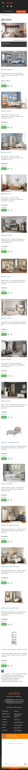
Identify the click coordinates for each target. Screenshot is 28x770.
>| (12, 671)
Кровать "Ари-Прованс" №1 (10, 442)
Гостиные (4, 722)
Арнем (9, 2)
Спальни (4, 719)
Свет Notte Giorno (18, 722)
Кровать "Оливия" (7, 484)
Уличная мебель (18, 725)
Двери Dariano (17, 727)
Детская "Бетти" (6, 111)
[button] (3, 6)
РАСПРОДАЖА (18, 730)
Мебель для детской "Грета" (10, 566)
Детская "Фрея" (6, 359)
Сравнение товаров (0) (20, 40)
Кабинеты (16, 711)
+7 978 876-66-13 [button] (8, 11)
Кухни (3, 727)
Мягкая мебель (6, 716)
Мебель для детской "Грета (10, 525)
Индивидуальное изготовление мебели (18, 715)
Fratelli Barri (5, 711)
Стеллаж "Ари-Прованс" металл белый (13, 649)
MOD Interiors (5, 714)
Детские (7, 15)
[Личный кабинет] (11, 6)
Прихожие (4, 730)
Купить (4, 86)
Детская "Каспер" (6, 235)
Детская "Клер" (6, 276)
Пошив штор (17, 719)
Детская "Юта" (5, 401)
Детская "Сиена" (6, 318)
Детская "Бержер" (7, 69)
